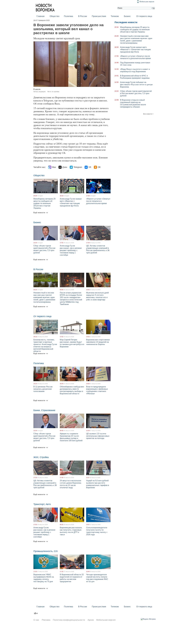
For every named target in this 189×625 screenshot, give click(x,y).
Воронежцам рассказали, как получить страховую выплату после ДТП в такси (71, 531)
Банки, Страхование (44, 410)
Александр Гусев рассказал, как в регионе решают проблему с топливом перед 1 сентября (71, 250)
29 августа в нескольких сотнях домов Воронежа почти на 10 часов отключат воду (70, 484)
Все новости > (148, 114)
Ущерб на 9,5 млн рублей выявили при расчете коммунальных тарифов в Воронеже (97, 484)
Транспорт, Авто (42, 504)
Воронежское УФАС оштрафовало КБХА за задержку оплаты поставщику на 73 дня (43, 578)
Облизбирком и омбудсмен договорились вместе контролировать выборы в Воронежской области (72, 390)
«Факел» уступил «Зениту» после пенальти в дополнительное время (98, 201)
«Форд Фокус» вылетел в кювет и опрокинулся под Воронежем (135, 70)
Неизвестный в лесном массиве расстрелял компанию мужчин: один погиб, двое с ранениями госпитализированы (44, 297)
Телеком (115, 16)
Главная (40, 16)
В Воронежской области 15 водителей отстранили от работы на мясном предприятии (72, 578)
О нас (36, 620)
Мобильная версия (147, 2)
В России (82, 16)
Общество (54, 16)
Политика (68, 16)
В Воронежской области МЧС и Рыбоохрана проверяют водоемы (135, 77)
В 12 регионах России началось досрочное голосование (42, 389)
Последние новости (126, 22)
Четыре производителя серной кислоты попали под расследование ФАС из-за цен (97, 578)
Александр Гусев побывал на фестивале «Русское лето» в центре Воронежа (136, 84)
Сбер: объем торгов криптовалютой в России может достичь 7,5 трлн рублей (44, 249)
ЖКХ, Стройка (41, 457)
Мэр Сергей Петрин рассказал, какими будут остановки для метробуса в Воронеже (72, 343)
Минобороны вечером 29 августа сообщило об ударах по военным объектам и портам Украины (44, 203)
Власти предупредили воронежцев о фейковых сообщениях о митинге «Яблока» (97, 390)
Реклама (46, 620)
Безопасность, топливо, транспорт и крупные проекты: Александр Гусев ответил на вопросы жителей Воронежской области (45, 345)
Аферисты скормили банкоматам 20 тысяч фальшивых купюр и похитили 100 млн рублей (71, 437)
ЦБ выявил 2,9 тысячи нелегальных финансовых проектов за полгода (97, 435)
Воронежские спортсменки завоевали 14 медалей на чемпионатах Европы (98, 342)
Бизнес (127, 16)
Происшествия (99, 16)
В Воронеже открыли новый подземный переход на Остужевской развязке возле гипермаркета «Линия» (133, 103)
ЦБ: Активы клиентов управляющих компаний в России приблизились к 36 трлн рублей (97, 249)
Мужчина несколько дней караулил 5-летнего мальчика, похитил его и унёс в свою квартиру (97, 296)
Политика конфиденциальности (69, 620)
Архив (91, 620)
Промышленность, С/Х (45, 551)
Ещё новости (39, 212)
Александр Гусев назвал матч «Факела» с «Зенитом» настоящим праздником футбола (71, 202)
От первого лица (144, 16)
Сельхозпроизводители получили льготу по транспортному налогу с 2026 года (96, 531)
